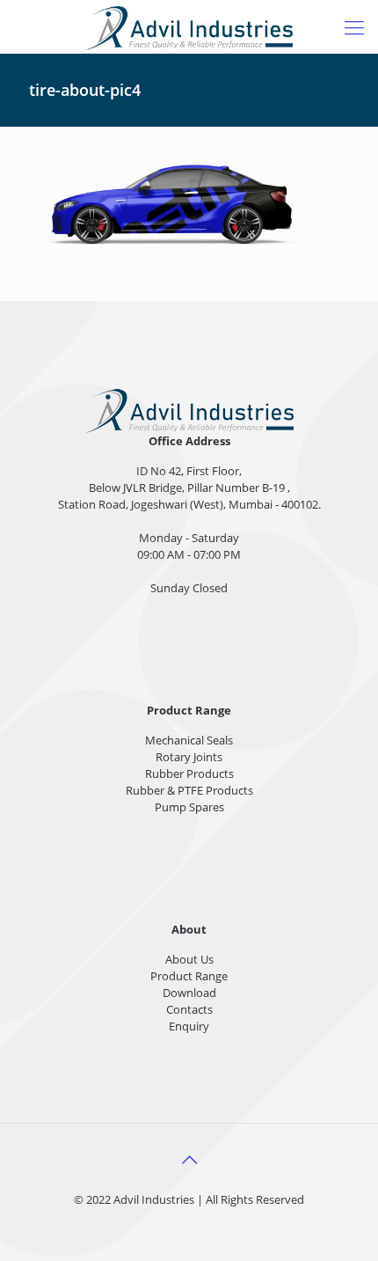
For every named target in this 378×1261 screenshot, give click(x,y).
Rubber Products (189, 773)
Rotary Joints (189, 757)
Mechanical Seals (189, 740)
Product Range (189, 976)
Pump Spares (189, 807)
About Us (189, 959)
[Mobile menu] (354, 26)
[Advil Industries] (189, 26)
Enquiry (189, 1026)
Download (189, 993)
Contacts (189, 1009)
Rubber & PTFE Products (189, 790)
